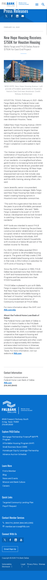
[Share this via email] (22, 16)
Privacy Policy (32, 564)
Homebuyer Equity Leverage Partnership (21, 450)
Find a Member (9, 471)
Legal (23, 564)
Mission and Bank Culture (14, 482)
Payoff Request (10, 506)
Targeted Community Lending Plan (18, 502)
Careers (6, 486)
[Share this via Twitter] (6, 16)
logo (17, 407)
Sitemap (42, 564)
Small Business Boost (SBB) (15, 447)
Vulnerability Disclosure (7, 565)
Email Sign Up (10, 549)
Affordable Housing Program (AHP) (18, 443)
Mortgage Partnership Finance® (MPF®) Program (20, 438)
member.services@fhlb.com (17, 526)
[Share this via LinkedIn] (17, 16)
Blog (5, 475)
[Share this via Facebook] (11, 16)
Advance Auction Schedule (15, 454)
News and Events (10, 478)
